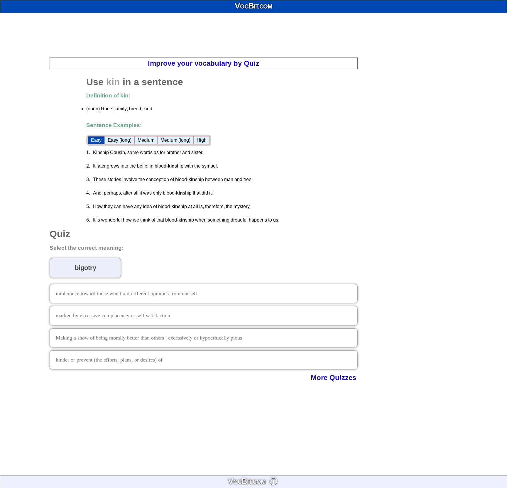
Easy (96, 140)
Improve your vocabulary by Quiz (203, 63)
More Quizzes (333, 377)
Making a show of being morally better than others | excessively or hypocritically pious (149, 338)
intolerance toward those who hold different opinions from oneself (126, 293)
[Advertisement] (253, 35)
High (202, 140)
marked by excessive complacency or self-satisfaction (113, 315)
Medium (146, 140)
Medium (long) (175, 140)
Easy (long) (119, 140)
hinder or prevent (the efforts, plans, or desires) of (109, 360)
